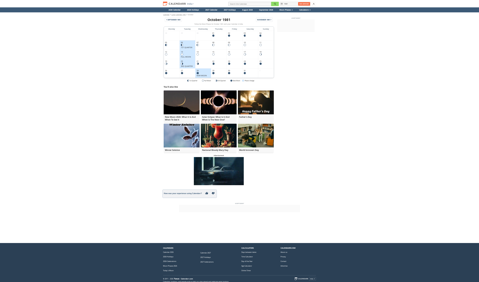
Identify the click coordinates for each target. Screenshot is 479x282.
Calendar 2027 (205, 253)
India (189, 3)
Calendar (166, 15)
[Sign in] (313, 4)
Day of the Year (246, 261)
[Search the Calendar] (275, 4)
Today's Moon (168, 270)
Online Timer (246, 270)
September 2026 (266, 10)
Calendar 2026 (168, 252)
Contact (283, 261)
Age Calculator (246, 266)
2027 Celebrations (207, 262)
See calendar (304, 4)
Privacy (283, 257)
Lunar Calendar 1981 (178, 15)
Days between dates (248, 252)
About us (284, 252)
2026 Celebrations (169, 261)
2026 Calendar (175, 10)
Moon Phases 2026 (170, 266)
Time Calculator (247, 257)
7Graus (176, 279)
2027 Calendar (211, 10)
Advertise (284, 266)
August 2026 (247, 10)
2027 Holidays (230, 10)
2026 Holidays (193, 10)
